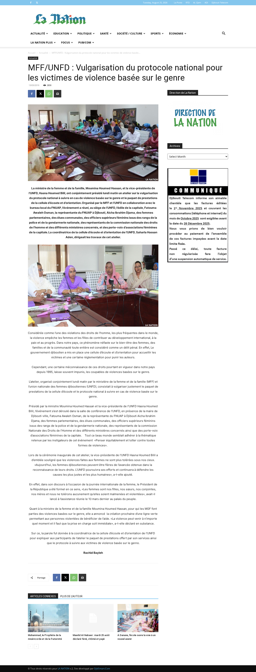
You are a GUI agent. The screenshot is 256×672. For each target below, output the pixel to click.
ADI (206, 2)
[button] (223, 34)
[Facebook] (31, 2)
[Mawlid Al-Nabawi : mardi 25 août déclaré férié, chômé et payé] (93, 618)
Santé (104, 33)
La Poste (178, 2)
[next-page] (36, 646)
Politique (84, 33)
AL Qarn (197, 2)
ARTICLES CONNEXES (43, 596)
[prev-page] (30, 646)
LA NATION (63, 668)
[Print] (57, 93)
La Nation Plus (42, 42)
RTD (188, 2)
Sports (156, 33)
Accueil (31, 52)
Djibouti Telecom (220, 2)
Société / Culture (129, 33)
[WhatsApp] (49, 93)
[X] (37, 2)
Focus (65, 42)
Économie (176, 33)
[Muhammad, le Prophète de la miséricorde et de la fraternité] (48, 618)
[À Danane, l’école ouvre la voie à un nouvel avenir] (138, 618)
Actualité (38, 33)
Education (61, 33)
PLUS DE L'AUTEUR (71, 596)
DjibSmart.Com (102, 668)
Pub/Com (84, 42)
